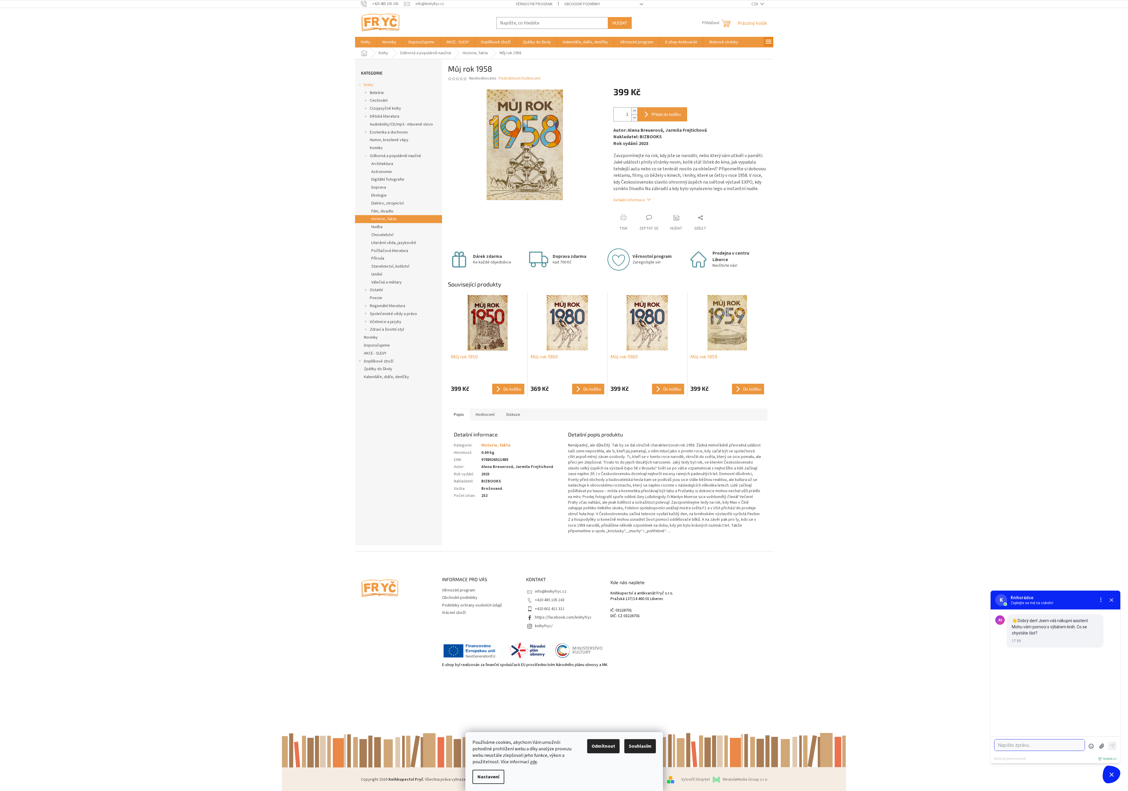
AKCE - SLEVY (375, 353)
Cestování (379, 100)
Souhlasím (640, 746)
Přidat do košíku (666, 114)
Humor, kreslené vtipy (389, 140)
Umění (376, 274)
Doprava (378, 187)
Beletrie (377, 93)
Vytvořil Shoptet (695, 779)
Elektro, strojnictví (387, 203)
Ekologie (379, 195)
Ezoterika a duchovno (389, 132)
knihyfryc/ (544, 626)
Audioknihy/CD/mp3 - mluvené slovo (401, 124)
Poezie (376, 298)
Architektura (382, 164)
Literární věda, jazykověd (393, 243)
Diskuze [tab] (513, 415)
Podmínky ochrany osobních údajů (472, 605)
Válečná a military (386, 282)
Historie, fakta (383, 219)
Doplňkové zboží (378, 361)
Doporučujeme (377, 345)
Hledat (620, 22)
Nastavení (488, 777)
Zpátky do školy (378, 369)
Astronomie (381, 172)
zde (533, 762)
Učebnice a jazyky (385, 322)
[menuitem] (365, 42)
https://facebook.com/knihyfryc (563, 617)
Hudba (376, 227)
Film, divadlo (382, 211)
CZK (755, 4)
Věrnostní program (534, 4)
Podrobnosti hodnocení (519, 78)
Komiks (376, 148)
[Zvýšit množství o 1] (634, 111)
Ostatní (376, 290)
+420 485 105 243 (549, 600)
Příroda (377, 258)
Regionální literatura (387, 306)
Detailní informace (629, 200)
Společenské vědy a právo (393, 314)
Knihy (368, 85)
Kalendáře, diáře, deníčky (386, 377)
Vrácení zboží (454, 613)
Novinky (371, 337)
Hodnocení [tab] (485, 415)
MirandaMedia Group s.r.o (745, 779)
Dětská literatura (384, 116)
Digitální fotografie (387, 179)
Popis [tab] (459, 415)
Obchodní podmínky (582, 4)
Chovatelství (382, 235)
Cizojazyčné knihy (385, 108)
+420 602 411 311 (549, 609)
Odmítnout (603, 746)
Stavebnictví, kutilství (390, 266)
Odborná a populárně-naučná (395, 156)
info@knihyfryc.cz (551, 591)
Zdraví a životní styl (387, 329)
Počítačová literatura (389, 251)
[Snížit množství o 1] (634, 117)
